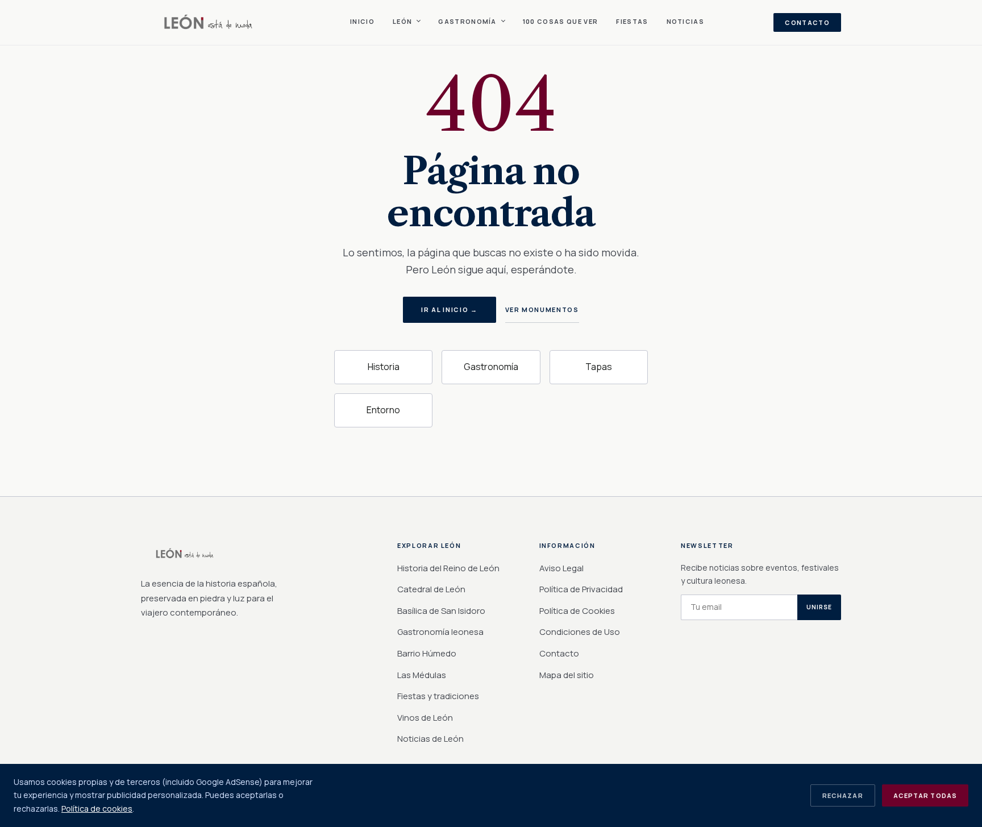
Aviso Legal (561, 568)
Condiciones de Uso (579, 632)
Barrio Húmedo (426, 653)
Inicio (362, 21)
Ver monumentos (542, 309)
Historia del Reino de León (448, 568)
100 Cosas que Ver (560, 21)
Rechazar (842, 795)
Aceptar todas (925, 795)
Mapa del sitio (566, 675)
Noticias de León (430, 739)
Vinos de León (425, 718)
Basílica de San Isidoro (441, 611)
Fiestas (632, 21)
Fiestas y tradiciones (438, 696)
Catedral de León (431, 589)
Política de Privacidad (581, 589)
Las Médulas (421, 675)
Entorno (383, 410)
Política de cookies (96, 808)
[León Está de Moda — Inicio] (211, 22)
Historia (384, 366)
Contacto (807, 22)
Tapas (598, 366)
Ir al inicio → (449, 309)
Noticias (686, 21)
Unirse (819, 607)
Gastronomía (491, 366)
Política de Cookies (577, 611)
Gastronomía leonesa (440, 632)
